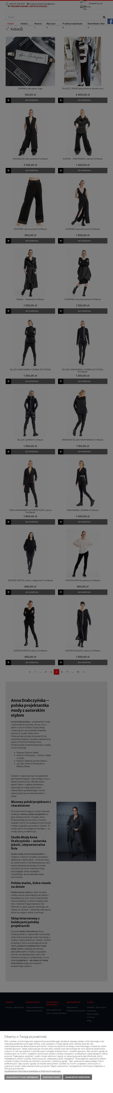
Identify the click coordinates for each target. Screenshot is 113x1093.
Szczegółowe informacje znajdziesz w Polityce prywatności (32, 1071)
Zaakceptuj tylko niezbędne (22, 1077)
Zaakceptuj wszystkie (77, 1077)
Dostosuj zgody (51, 1077)
